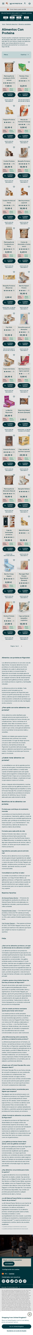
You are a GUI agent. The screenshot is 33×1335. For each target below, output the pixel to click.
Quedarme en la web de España (16, 1330)
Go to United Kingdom (16, 1326)
